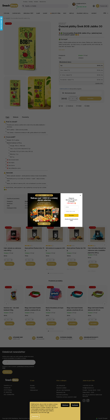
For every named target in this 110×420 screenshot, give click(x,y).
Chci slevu (71, 215)
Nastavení (35, 416)
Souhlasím (75, 405)
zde (48, 412)
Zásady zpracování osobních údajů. (71, 219)
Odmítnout (65, 405)
